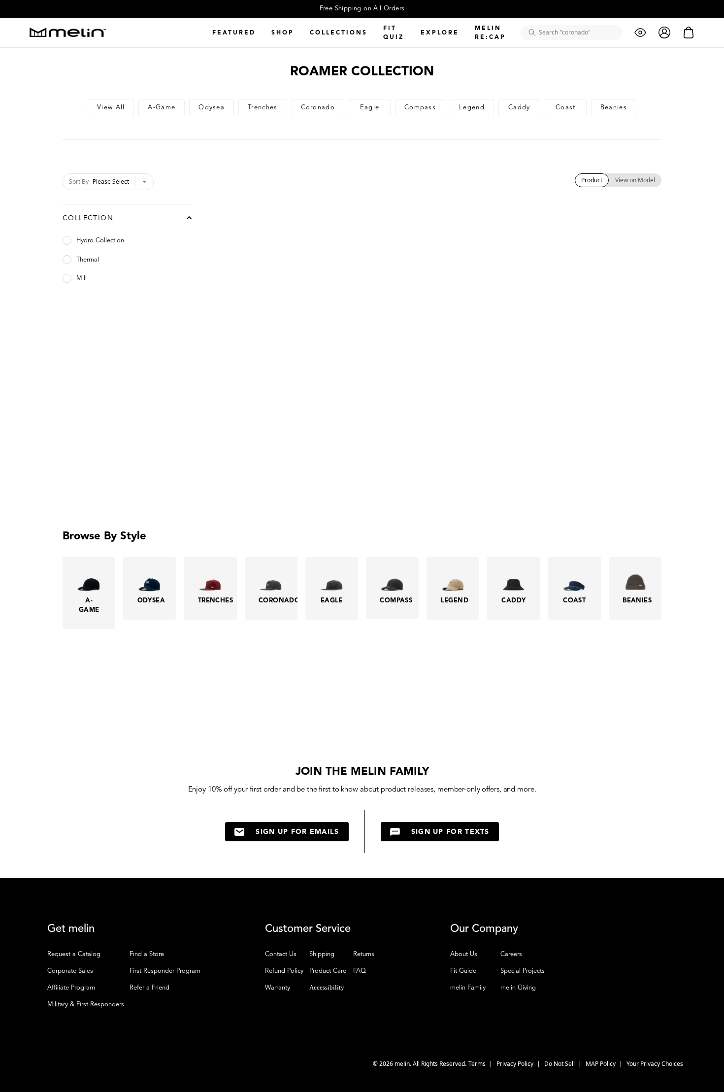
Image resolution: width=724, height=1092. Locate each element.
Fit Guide (463, 971)
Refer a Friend (149, 988)
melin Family (468, 988)
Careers (511, 954)
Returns (363, 954)
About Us (463, 954)
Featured (234, 32)
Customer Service (308, 928)
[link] (111, 107)
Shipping (321, 954)
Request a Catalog (73, 954)
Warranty (277, 988)
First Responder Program (165, 971)
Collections (338, 32)
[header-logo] (68, 32)
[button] (697, 1065)
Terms (477, 1063)
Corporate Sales (70, 971)
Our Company (484, 928)
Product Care (327, 971)
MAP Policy (601, 1063)
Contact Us (280, 954)
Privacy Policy (515, 1063)
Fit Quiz (393, 32)
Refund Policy (284, 971)
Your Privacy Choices (654, 1063)
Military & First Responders (85, 1004)
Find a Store (147, 954)
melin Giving (518, 988)
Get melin (71, 928)
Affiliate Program (71, 988)
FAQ (359, 971)
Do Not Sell (560, 1063)
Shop (282, 32)
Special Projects (522, 971)
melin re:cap (490, 32)
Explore (440, 32)
